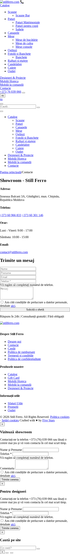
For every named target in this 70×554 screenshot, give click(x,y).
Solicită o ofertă (35, 309)
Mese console (24, 46)
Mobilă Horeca (9, 81)
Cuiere (12, 67)
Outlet (11, 71)
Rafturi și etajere (18, 60)
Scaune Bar (23, 15)
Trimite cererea (10, 479)
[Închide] (1, 111)
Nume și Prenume (11, 449)
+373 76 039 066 (10, 91)
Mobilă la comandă (12, 84)
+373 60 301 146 (32, 215)
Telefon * (6, 453)
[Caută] (38, 548)
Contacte (5, 88)
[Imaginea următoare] (11, 552)
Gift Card (13, 377)
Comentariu (7, 468)
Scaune (12, 12)
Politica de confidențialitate (24, 359)
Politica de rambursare (21, 352)
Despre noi (14, 341)
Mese (11, 36)
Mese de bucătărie (27, 39)
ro (3, 95)
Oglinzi (12, 50)
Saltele (20, 29)
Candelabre (15, 64)
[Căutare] (23, 92)
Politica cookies (59, 417)
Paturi (11, 19)
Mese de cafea (24, 43)
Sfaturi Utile (15, 403)
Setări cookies (10, 420)
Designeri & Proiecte (13, 77)
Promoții (13, 406)
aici (13, 305)
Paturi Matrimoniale (28, 22)
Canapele (13, 32)
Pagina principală (10, 172)
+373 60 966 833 (10, 215)
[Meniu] (1, 103)
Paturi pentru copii (27, 25)
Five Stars (48, 420)
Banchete (21, 57)
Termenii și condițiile (20, 355)
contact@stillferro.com (14, 252)
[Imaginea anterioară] (7, 552)
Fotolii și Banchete (19, 53)
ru (1, 99)
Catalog (5, 5)
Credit (11, 348)
